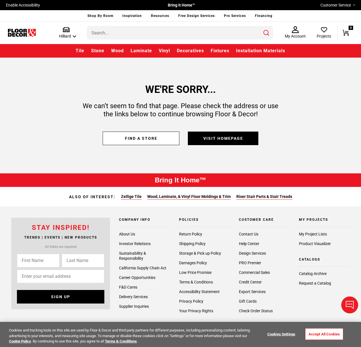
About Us (127, 234)
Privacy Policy (191, 301)
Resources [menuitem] (160, 16)
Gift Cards (248, 301)
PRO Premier (250, 263)
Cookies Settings (281, 334)
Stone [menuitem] (97, 50)
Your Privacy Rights (196, 311)
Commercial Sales (254, 272)
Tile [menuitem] (80, 50)
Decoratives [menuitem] (190, 50)
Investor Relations (135, 243)
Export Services (252, 291)
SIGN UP (60, 296)
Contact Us (248, 234)
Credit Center (250, 282)
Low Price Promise (195, 272)
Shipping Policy (192, 243)
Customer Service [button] (335, 5)
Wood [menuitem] (117, 50)
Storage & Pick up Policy (200, 253)
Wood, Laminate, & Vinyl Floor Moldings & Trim (189, 196)
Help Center (249, 243)
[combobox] (180, 33)
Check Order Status (256, 311)
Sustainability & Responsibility (132, 256)
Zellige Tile (131, 196)
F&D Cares (128, 287)
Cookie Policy (20, 341)
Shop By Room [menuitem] (100, 16)
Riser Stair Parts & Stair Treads (264, 196)
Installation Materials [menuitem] (260, 50)
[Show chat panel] (349, 304)
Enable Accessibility (23, 5)
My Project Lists (313, 234)
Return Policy (190, 234)
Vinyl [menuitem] (164, 50)
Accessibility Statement (199, 291)
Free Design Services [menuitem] (196, 16)
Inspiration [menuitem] (132, 16)
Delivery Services (133, 296)
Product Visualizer (315, 243)
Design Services (252, 253)
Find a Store (141, 138)
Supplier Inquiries (134, 306)
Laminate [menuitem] (141, 50)
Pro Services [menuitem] (235, 16)
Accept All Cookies (324, 334)
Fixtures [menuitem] (220, 50)
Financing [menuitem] (263, 16)
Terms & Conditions (196, 282)
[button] (66, 33)
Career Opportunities (137, 277)
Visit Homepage (223, 138)
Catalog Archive (313, 273)
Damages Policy (193, 263)
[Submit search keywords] (266, 33)
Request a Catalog (315, 283)
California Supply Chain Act (142, 268)
